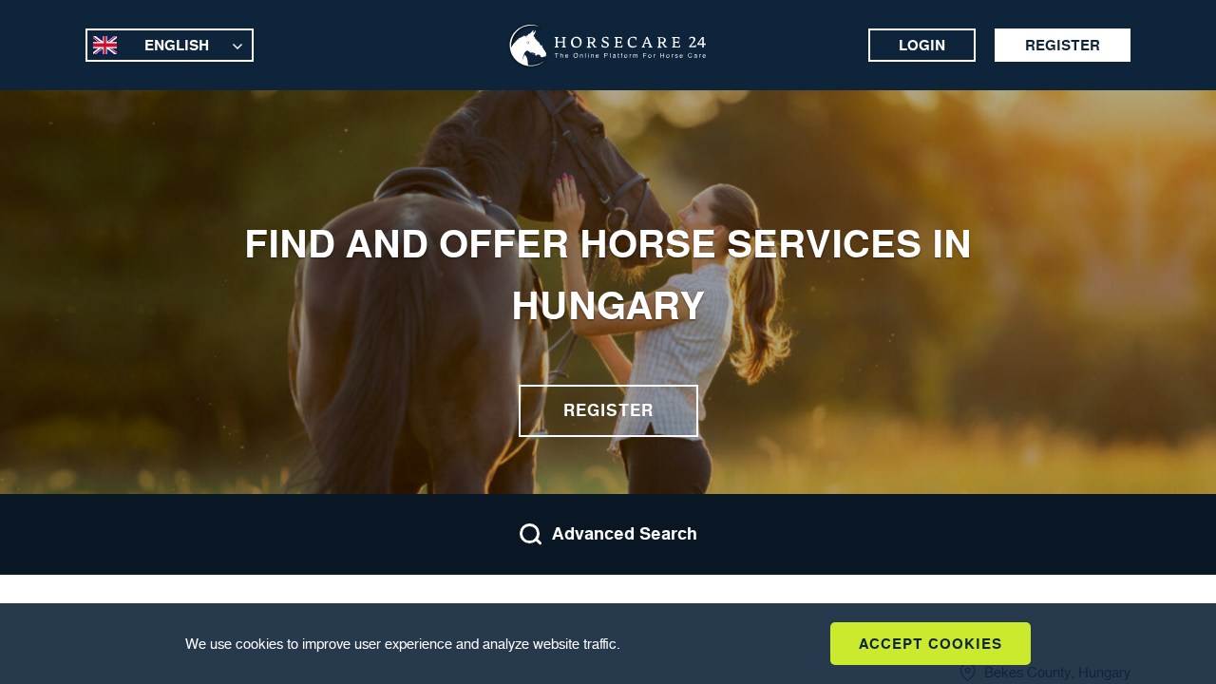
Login (922, 45)
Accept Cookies (930, 644)
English (176, 45)
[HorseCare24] (608, 45)
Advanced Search (624, 533)
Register (1062, 45)
